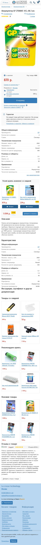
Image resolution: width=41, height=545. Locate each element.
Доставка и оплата (28, 512)
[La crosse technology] (19, 2)
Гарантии (25, 514)
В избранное (31, 14)
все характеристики (33, 175)
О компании (26, 528)
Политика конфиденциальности (29, 523)
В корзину (20, 100)
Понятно (13, 541)
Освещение (6, 528)
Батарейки (5, 516)
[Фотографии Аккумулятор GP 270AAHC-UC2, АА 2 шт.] (20, 44)
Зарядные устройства (9, 512)
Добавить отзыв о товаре (11, 479)
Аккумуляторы (6, 514)
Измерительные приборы (7, 521)
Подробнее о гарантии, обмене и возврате (20, 123)
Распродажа (26, 518)
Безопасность (6, 524)
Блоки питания (7, 518)
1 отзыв (32, 16)
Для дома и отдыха (8, 526)
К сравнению (8, 14)
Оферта (25, 520)
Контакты (25, 526)
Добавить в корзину (30, 213)
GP (39, 132)
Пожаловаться (8, 502)
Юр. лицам (26, 516)
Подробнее (5, 541)
